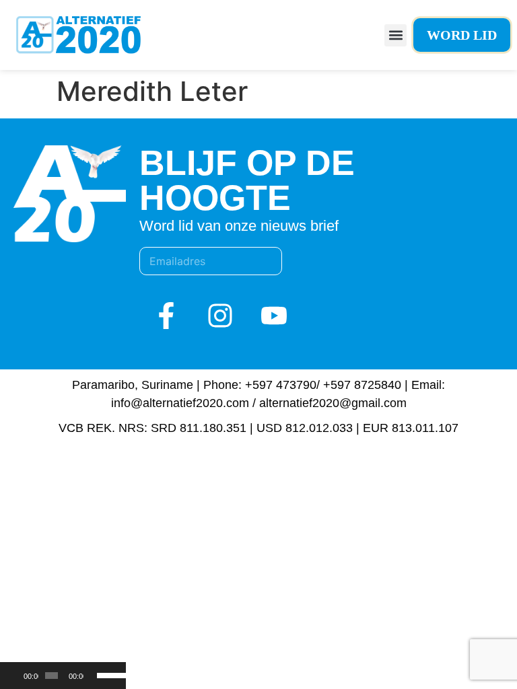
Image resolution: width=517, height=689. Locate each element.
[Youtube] (274, 315)
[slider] (108, 674)
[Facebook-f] (166, 315)
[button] (395, 35)
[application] (63, 675)
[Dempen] (94, 675)
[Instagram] (220, 315)
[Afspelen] (17, 675)
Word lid (462, 35)
